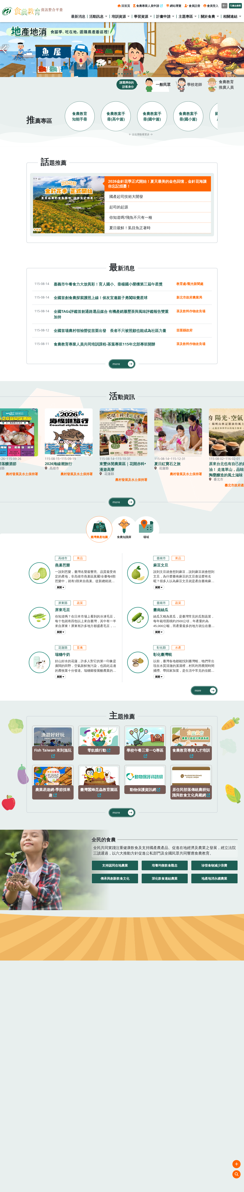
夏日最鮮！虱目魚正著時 (130, 227)
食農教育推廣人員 (226, 84)
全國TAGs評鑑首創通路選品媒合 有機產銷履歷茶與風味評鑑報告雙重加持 (111, 314)
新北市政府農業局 (189, 297)
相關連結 (230, 16)
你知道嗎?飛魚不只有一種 (130, 217)
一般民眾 (163, 84)
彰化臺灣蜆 (162, 654)
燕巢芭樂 (62, 565)
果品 (80, 558)
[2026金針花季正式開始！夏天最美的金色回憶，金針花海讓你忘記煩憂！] (68, 204)
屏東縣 (62, 603)
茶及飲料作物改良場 (190, 311)
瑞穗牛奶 (62, 654)
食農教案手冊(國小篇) (188, 116)
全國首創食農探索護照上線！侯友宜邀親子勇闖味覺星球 (101, 297)
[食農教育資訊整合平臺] (32, 10)
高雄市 (62, 558)
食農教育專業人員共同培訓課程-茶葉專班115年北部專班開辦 (104, 344)
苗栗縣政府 (184, 330)
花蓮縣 (62, 647)
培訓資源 (119, 16)
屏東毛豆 (62, 610)
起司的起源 (118, 206)
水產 (178, 647)
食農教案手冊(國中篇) (152, 116)
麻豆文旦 (160, 565)
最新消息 (78, 16)
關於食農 (208, 16)
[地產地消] (122, 49)
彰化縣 (161, 647)
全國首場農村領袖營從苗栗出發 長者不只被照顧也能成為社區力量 (110, 330)
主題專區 (186, 16)
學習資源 (141, 16)
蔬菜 (80, 603)
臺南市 (161, 558)
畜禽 (80, 647)
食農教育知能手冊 (79, 116)
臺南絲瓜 (160, 610)
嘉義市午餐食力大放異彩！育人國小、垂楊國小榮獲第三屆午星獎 (108, 284)
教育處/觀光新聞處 (189, 284)
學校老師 (194, 84)
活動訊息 (96, 16)
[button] (239, 49)
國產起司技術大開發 (126, 196)
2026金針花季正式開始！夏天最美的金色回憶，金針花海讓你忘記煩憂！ (157, 184)
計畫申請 (163, 16)
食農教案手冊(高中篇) (115, 116)
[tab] (99, 529)
